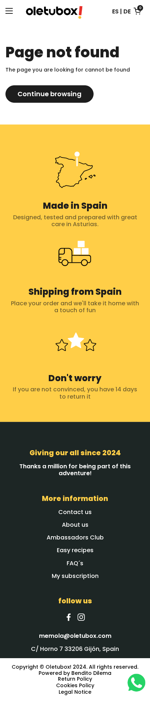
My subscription (75, 576)
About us (75, 525)
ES (115, 11)
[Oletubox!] (54, 11)
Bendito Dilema (91, 673)
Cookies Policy (75, 685)
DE (127, 11)
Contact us (75, 512)
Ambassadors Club (75, 537)
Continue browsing (49, 93)
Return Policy (75, 679)
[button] (137, 11)
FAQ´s (75, 563)
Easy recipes (75, 550)
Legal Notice (75, 692)
